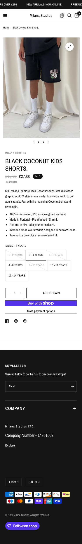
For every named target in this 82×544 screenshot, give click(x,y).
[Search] (69, 15)
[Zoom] (69, 47)
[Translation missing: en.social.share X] (16, 321)
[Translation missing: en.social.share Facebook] (7, 321)
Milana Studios (41, 16)
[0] (76, 15)
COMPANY (15, 408)
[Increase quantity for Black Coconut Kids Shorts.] (20, 293)
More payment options (41, 311)
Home (6, 27)
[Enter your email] (72, 386)
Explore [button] (10, 445)
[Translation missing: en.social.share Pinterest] (25, 321)
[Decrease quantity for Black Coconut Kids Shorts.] (8, 293)
